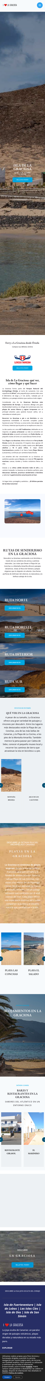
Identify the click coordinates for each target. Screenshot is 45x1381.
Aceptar (7, 1377)
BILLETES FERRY (22, 180)
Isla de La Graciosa (22, 167)
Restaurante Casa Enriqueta (12, 1153)
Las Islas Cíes (29, 1308)
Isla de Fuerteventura (18, 1305)
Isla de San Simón (28, 1314)
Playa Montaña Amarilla (11, 974)
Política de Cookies (16, 1373)
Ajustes (5, 1371)
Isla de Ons (13, 1312)
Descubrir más (26, 537)
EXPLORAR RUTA (15, 608)
